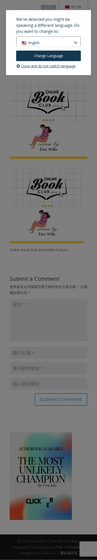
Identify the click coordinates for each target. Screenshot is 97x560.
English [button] (34, 42)
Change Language (48, 55)
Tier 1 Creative (69, 547)
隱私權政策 (68, 552)
